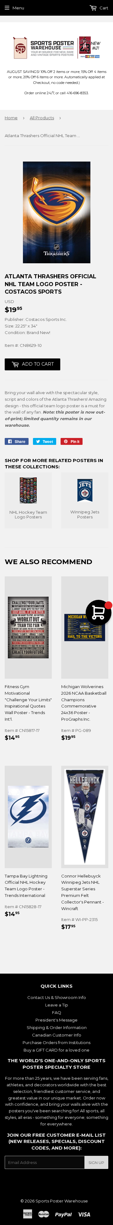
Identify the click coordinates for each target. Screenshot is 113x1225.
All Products (42, 117)
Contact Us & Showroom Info (56, 997)
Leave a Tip (56, 1004)
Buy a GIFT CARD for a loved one (56, 1050)
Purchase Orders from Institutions (56, 1042)
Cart (103, 7)
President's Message (56, 1019)
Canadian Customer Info (56, 1034)
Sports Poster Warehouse (61, 1200)
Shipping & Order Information (57, 1027)
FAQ (56, 1012)
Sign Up (96, 1162)
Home (11, 117)
